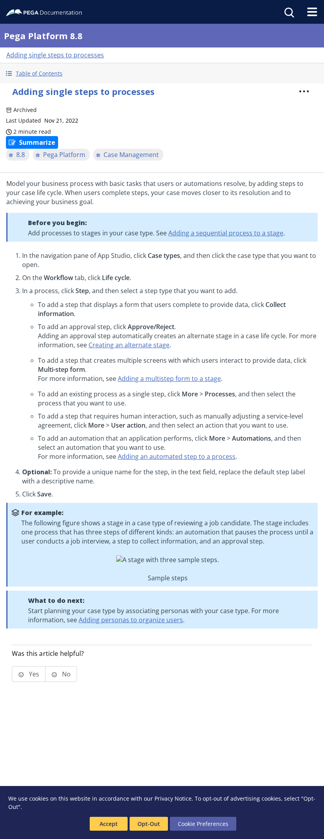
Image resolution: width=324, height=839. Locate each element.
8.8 (20, 154)
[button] (162, 73)
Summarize (37, 142)
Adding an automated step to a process (176, 456)
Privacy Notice (173, 798)
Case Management (131, 154)
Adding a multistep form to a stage (169, 378)
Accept (109, 824)
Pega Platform (64, 154)
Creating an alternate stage (129, 345)
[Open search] (288, 12)
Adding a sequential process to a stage (225, 233)
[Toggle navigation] (312, 12)
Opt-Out (149, 824)
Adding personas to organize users (131, 620)
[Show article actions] (304, 91)
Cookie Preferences (203, 824)
